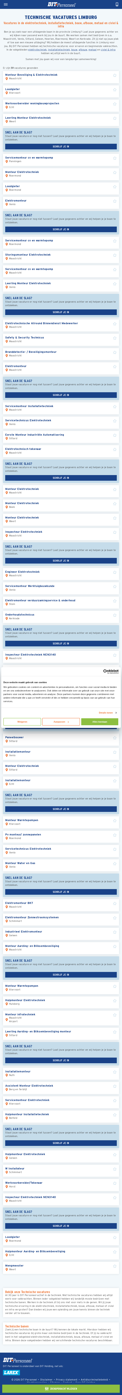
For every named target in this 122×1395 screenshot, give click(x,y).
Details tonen (106, 712)
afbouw (83, 49)
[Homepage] (62, 4)
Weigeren (22, 721)
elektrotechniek (37, 49)
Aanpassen (59, 721)
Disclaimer (46, 1379)
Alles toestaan (99, 721)
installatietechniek (59, 49)
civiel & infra (108, 49)
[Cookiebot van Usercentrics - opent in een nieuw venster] (106, 671)
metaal (93, 49)
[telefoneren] (117, 4)
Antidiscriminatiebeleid (94, 1379)
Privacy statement (67, 1379)
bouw (74, 49)
